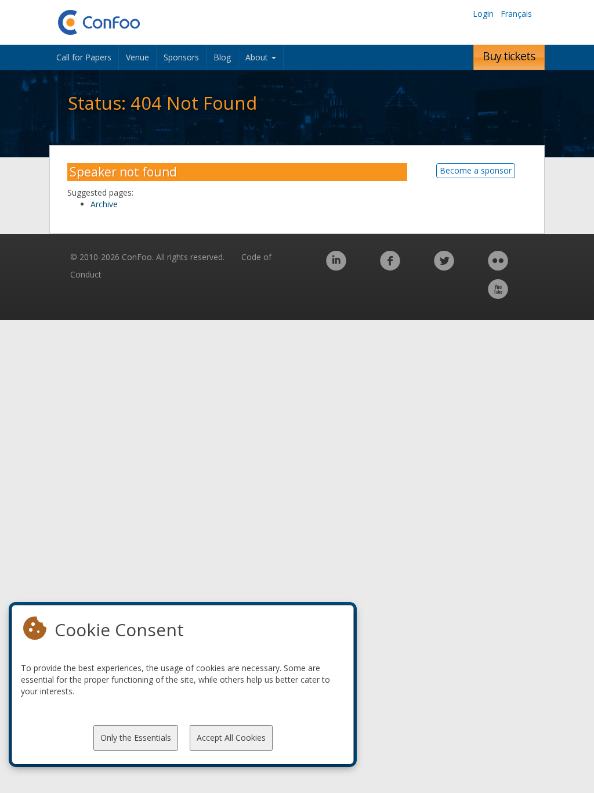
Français (516, 13)
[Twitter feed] (444, 267)
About (257, 57)
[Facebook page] (390, 267)
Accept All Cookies (231, 737)
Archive (104, 204)
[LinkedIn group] (336, 267)
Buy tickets (509, 56)
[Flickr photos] (498, 267)
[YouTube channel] (498, 295)
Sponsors (181, 57)
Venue (137, 57)
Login (483, 13)
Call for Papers (83, 57)
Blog (222, 57)
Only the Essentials (135, 737)
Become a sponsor (476, 170)
